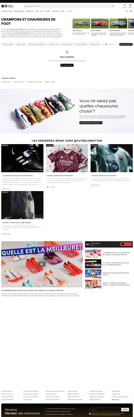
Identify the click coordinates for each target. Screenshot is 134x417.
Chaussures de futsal (18, 81)
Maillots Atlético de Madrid (75, 399)
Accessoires (55, 11)
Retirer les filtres (68, 65)
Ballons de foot (6, 81)
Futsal (37, 11)
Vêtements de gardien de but (120, 396)
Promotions (69, 11)
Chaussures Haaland (7, 396)
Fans (41, 11)
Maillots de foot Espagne (97, 396)
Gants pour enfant (51, 394)
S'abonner (128, 244)
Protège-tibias (116, 394)
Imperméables (116, 391)
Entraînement (29, 11)
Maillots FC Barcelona (74, 396)
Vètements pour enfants (52, 399)
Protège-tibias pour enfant (34, 81)
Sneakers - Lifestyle (50, 81)
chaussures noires (24, 182)
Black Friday (115, 399)
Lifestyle (47, 11)
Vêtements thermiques (96, 391)
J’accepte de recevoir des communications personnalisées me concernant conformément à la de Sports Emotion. (107, 414)
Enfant (62, 11)
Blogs (131, 11)
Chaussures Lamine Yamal (30, 391)
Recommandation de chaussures (90, 122)
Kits (127, 11)
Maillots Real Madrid (73, 394)
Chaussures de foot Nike (30, 396)
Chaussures (5, 145)
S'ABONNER (125, 409)
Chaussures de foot (6, 11)
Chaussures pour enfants (53, 396)
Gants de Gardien (72, 391)
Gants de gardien (19, 11)
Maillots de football (95, 399)
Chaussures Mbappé (7, 399)
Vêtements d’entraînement (97, 394)
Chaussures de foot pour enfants (55, 391)
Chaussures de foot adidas (31, 394)
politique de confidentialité (106, 414)
